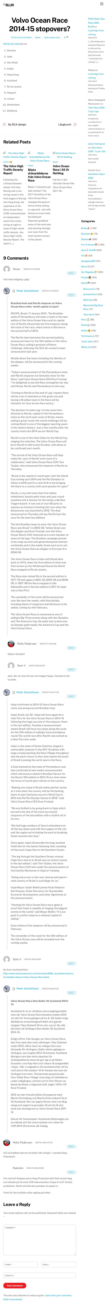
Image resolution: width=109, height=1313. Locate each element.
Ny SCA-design (17, 124)
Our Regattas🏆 (89, 272)
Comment (10, 1228)
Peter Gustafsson (21, 37)
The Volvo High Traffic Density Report (13, 169)
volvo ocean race (52, 37)
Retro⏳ (85, 319)
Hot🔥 (84, 255)
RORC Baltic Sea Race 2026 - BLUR (96, 23)
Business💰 (87, 233)
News (37, 37)
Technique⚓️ (87, 336)
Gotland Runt (90, 294)
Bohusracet (89, 289)
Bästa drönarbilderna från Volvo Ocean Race (39, 175)
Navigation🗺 (88, 261)
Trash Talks (87, 341)
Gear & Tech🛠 (88, 250)
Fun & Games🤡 (89, 244)
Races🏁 (85, 283)
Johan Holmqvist (96, 144)
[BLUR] (8, 5)
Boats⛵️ (85, 228)
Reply (71, 273)
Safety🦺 (7, 162)
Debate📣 (86, 239)
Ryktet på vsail (11, 43)
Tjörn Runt (88, 314)
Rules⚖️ (85, 325)
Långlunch (64, 124)
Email (46, 1265)
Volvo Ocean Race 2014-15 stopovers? (39, 24)
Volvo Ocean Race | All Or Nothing (61, 169)
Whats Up (86, 347)
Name (8, 1265)
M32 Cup (87, 300)
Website (9, 1276)
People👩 (86, 277)
